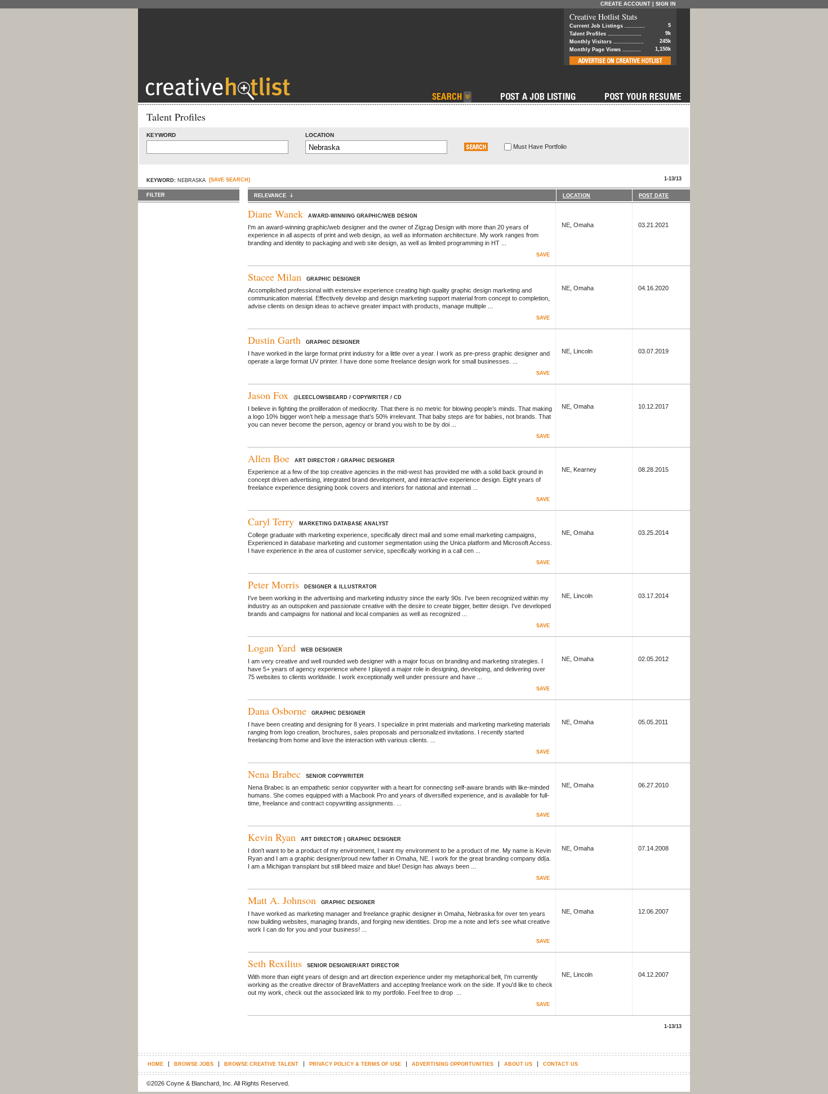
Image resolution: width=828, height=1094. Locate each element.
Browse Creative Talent (261, 1064)
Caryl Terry (271, 521)
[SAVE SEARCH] (229, 180)
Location (319, 135)
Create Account (625, 4)
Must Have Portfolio (540, 146)
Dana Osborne (277, 710)
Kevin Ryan (272, 837)
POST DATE (654, 195)
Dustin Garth (274, 340)
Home (155, 1064)
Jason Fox (268, 395)
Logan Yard (272, 647)
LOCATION (576, 195)
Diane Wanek (275, 213)
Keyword (161, 135)
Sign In (666, 4)
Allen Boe (269, 458)
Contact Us (560, 1064)
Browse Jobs (193, 1064)
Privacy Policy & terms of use (355, 1064)
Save (543, 255)
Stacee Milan (274, 277)
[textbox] (217, 147)
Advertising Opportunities (452, 1064)
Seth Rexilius (275, 963)
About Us (518, 1064)
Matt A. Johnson (282, 900)
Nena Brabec (274, 774)
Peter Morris (273, 584)
